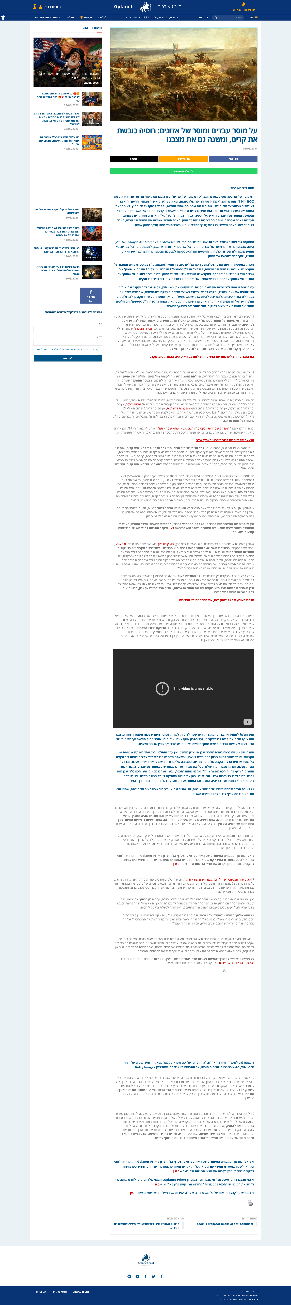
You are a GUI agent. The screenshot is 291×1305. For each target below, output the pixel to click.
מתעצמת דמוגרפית (178, 408)
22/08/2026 (71, 105)
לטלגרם (102, 17)
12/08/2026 (71, 278)
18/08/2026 (71, 149)
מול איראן (121, 544)
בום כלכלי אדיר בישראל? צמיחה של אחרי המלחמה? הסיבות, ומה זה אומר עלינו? (58, 140)
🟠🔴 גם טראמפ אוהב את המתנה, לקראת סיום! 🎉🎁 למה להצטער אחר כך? (58, 97)
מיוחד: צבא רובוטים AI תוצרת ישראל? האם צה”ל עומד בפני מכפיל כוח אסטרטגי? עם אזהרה (58, 231)
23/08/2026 (91, 83)
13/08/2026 (71, 256)
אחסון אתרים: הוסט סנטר (248, 1299)
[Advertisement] (68, 179)
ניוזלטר (70, 17)
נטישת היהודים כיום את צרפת (236, 963)
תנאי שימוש (60, 1292)
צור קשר (203, 17)
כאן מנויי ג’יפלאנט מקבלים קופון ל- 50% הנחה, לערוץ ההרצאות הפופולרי (56, 249)
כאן (132, 1193)
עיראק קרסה (134, 404)
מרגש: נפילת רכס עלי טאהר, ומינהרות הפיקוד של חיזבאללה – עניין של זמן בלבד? (58, 270)
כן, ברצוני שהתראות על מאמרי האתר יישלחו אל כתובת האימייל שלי (68, 349)
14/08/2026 (71, 240)
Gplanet (254, 1295)
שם (100, 324)
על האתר (40, 1292)
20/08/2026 (71, 129)
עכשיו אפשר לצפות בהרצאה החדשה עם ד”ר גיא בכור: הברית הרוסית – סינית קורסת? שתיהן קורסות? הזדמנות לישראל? (56, 119)
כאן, (171, 528)
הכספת (86, 17)
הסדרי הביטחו (143, 328)
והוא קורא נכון (166, 544)
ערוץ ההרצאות (244, 8)
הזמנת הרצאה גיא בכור (47, 17)
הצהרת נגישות (82, 1292)
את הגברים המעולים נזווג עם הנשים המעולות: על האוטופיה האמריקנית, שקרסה (200, 357)
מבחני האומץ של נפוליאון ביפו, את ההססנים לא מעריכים (216, 600)
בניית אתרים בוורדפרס (228, 1299)
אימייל (99, 336)
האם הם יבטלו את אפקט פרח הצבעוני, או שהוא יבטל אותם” (194, 428)
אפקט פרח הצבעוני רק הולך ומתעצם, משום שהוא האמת (218, 879)
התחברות (53, 7)
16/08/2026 (71, 217)
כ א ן (176, 1171)
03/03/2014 (250, 148)
